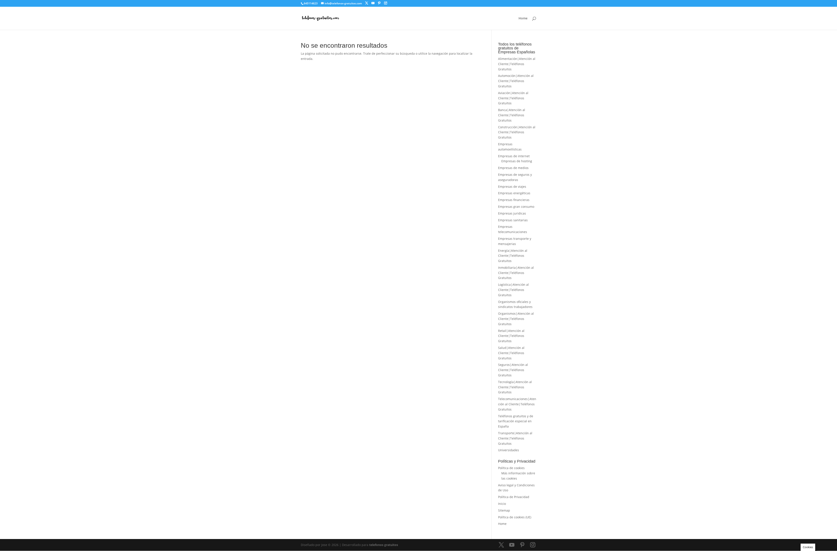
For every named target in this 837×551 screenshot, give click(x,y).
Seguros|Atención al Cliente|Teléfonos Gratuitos (513, 370)
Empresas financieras (513, 200)
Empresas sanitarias (513, 220)
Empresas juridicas (512, 213)
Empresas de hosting (516, 161)
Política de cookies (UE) (514, 517)
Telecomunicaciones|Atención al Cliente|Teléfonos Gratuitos (517, 404)
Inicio (502, 504)
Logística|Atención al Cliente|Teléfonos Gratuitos (513, 289)
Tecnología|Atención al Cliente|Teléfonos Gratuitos (515, 387)
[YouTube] (372, 3)
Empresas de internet (514, 156)
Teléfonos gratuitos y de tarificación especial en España (515, 421)
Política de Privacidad (513, 497)
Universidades (508, 450)
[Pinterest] (379, 3)
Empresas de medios (513, 168)
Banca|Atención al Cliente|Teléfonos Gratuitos (511, 115)
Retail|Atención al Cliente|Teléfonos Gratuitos (511, 336)
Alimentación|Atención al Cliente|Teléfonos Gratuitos (516, 64)
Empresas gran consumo (516, 207)
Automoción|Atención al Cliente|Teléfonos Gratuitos (516, 81)
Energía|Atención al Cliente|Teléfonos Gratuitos (512, 255)
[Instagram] (385, 3)
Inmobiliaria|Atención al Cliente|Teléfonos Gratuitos (516, 272)
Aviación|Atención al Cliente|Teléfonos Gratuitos (513, 98)
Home (523, 18)
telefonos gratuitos (383, 545)
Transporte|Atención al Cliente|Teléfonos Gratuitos (515, 438)
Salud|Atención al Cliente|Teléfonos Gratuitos (511, 353)
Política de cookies (511, 468)
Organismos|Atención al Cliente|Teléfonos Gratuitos (516, 318)
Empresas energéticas (514, 193)
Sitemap (504, 510)
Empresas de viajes (512, 186)
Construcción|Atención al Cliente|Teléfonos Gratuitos (516, 132)
